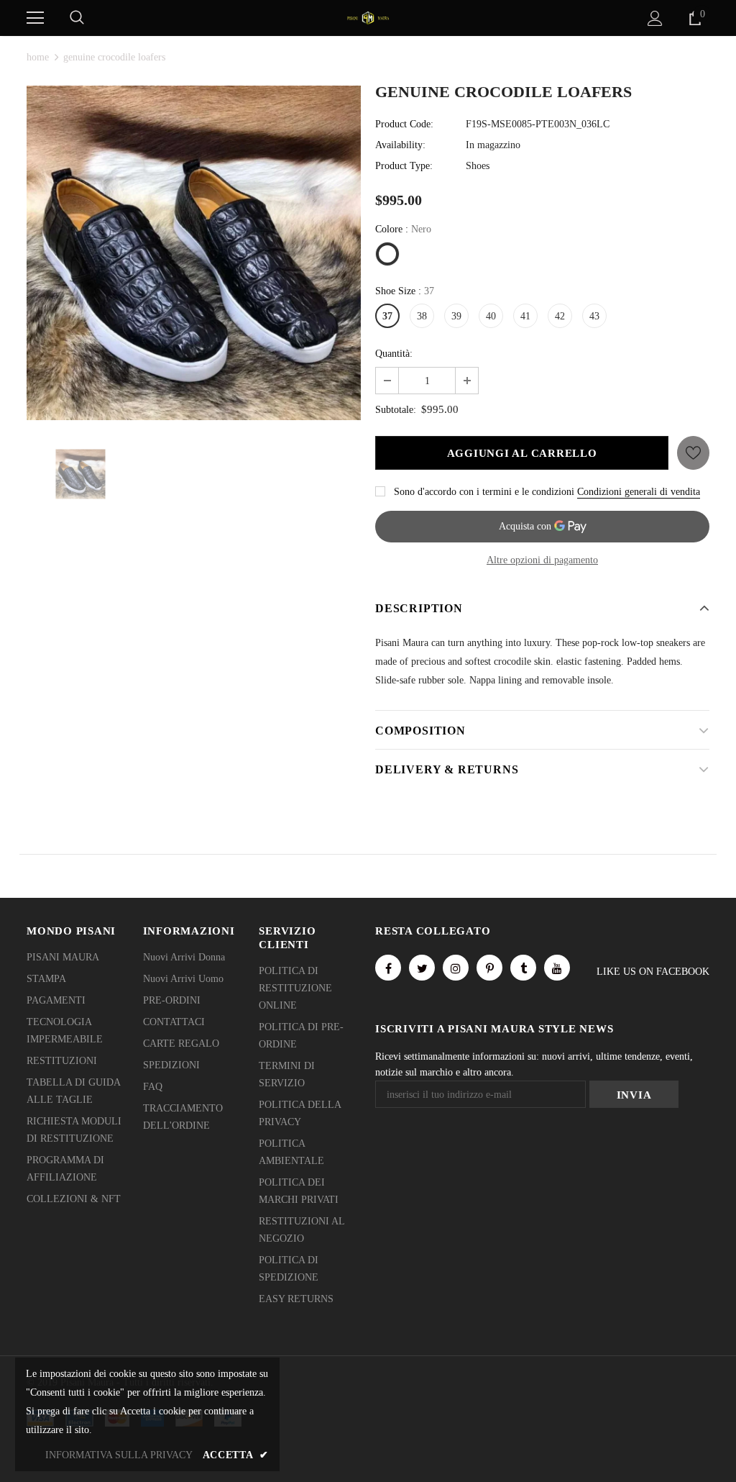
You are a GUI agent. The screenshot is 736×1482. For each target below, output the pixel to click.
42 (560, 316)
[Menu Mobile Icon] (35, 18)
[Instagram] (456, 968)
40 (491, 316)
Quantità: (394, 353)
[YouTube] (557, 968)
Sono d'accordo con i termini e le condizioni (484, 491)
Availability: (400, 145)
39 (456, 316)
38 (422, 316)
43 (594, 316)
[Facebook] (388, 968)
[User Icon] (655, 18)
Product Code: (404, 124)
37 (387, 316)
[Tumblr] (523, 968)
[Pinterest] (489, 968)
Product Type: (404, 165)
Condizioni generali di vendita (638, 491)
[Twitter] (422, 968)
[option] (194, 253)
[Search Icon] (77, 18)
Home (38, 57)
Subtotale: (395, 409)
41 (525, 316)
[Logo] (368, 17)
